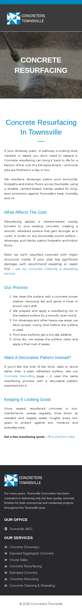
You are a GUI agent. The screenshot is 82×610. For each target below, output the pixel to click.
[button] (74, 17)
